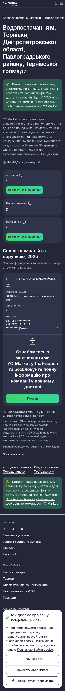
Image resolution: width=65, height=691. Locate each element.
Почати (32, 398)
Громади (9, 597)
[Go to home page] (11, 4)
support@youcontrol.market (23, 541)
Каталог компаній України (22, 18)
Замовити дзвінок (16, 535)
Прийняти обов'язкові (32, 670)
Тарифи (8, 578)
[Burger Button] (61, 3)
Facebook (10, 554)
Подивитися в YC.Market (24, 189)
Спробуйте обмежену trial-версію (30, 102)
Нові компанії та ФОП (19, 591)
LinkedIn (9, 548)
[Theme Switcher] (56, 3)
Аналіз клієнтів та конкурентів (25, 585)
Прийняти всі (32, 659)
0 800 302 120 (13, 529)
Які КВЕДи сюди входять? (23, 162)
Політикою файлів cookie (35, 649)
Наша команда (14, 572)
